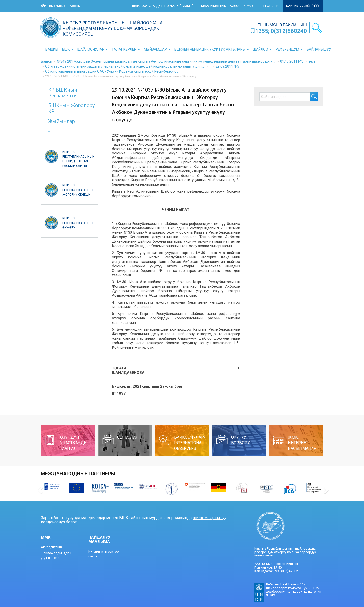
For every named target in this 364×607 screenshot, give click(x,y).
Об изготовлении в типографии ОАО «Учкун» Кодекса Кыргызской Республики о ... (112, 71)
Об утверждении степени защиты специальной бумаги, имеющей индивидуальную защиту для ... (125, 66)
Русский (75, 6)
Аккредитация (52, 547)
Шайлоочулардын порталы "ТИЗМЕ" (162, 6)
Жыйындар (61, 121)
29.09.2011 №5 (227, 66)
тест (312, 61)
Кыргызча (57, 6)
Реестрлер (270, 6)
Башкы (46, 61)
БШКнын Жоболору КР (71, 108)
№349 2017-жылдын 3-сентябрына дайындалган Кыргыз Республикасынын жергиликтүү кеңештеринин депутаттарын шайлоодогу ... (166, 61)
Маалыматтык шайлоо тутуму (227, 6)
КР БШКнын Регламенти (62, 93)
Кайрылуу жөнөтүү (302, 6)
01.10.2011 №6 (292, 61)
